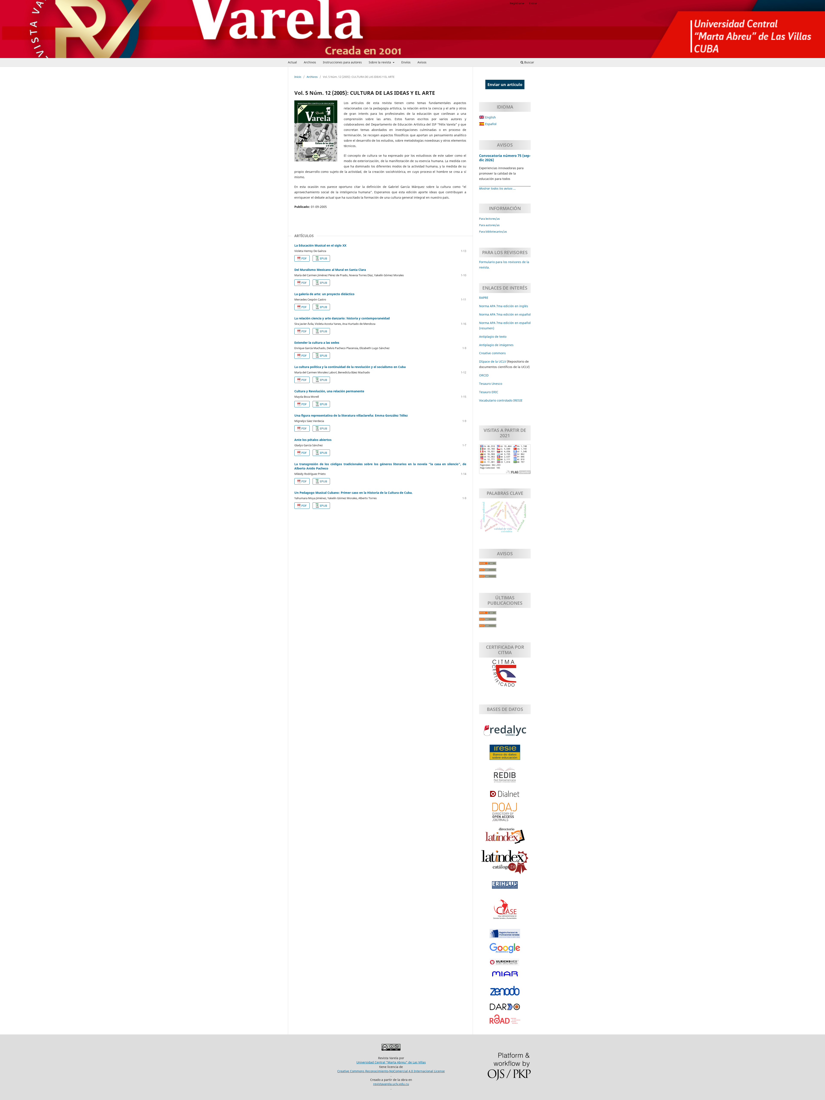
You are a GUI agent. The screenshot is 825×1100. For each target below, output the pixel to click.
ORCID (484, 375)
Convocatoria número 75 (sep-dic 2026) (505, 157)
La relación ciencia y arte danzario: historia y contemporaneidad (342, 318)
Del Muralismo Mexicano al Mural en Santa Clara (330, 270)
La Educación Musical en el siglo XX (320, 245)
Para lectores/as (489, 219)
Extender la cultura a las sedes (316, 343)
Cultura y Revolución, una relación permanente (329, 391)
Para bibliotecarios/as (493, 231)
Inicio (297, 77)
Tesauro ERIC (488, 392)
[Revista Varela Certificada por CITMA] (505, 673)
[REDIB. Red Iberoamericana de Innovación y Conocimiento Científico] (504, 777)
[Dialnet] (505, 796)
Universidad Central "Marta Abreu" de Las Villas (391, 1062)
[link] (488, 392)
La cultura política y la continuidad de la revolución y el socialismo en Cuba (350, 367)
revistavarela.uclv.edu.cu (391, 1084)
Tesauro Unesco (490, 384)
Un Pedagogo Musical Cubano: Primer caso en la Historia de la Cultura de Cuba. (353, 493)
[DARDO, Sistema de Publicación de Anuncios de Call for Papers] (505, 1008)
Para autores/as (489, 225)
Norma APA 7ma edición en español (505, 314)
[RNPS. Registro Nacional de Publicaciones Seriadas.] (505, 935)
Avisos (421, 62)
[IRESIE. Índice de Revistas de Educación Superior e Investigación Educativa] (505, 754)
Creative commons (492, 353)
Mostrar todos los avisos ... (497, 188)
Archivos (310, 62)
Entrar (533, 3)
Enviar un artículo (504, 84)
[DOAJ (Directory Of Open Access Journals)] (504, 814)
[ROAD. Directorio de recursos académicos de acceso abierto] (505, 1021)
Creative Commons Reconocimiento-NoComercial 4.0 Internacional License (391, 1071)
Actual (292, 62)
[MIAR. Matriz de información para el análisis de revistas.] (505, 976)
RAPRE (483, 298)
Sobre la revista (380, 62)
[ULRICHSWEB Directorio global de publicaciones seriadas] (505, 964)
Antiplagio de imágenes (496, 345)
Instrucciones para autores (342, 62)
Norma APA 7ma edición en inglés (503, 306)
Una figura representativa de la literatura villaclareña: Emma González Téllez (351, 415)
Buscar (528, 62)
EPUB (323, 258)
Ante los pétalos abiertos (313, 440)
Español (490, 124)
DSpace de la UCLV (493, 361)
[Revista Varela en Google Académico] (505, 950)
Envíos (406, 62)
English (490, 117)
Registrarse (517, 3)
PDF (304, 258)
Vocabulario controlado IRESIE (500, 400)
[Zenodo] (505, 992)
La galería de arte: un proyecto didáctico (324, 294)
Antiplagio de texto (492, 336)
